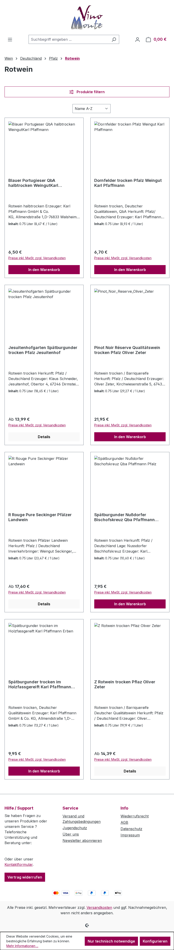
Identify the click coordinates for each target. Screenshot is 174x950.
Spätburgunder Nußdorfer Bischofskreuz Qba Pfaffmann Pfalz (124, 517)
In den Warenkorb (44, 269)
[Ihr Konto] (137, 39)
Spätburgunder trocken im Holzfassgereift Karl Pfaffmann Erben (39, 684)
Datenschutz (131, 828)
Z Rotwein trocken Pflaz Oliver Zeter (124, 684)
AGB (124, 822)
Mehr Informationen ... (22, 946)
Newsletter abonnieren (82, 840)
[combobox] (69, 39)
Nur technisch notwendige (111, 941)
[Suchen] (114, 39)
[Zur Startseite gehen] (87, 17)
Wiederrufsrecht (135, 816)
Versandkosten (99, 907)
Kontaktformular (19, 864)
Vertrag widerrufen (24, 877)
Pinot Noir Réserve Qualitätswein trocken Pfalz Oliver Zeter (127, 350)
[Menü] (10, 39)
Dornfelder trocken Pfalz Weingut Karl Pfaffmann (128, 183)
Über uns (71, 834)
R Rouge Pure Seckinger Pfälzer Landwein (40, 517)
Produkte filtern (90, 92)
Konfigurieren (155, 941)
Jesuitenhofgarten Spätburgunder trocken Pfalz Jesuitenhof (42, 350)
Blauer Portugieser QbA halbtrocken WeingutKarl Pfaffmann (33, 183)
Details (44, 437)
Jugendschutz (75, 828)
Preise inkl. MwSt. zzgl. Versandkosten (37, 258)
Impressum (130, 835)
